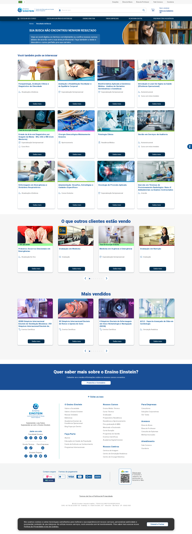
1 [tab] (89, 278)
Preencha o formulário (96, 383)
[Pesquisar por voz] (59, 10)
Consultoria (145, 408)
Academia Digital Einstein (113, 440)
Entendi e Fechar (157, 524)
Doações (115, 2)
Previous (85, 278)
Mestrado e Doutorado (111, 427)
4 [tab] (95, 278)
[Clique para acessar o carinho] (153, 10)
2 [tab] (91, 278)
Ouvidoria (170, 2)
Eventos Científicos (110, 437)
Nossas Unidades (71, 415)
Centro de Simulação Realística (115, 454)
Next (106, 278)
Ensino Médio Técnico (111, 408)
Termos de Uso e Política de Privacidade (96, 496)
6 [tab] (99, 278)
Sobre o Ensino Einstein (74, 412)
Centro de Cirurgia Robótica (113, 457)
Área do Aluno (127, 2)
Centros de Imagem (110, 450)
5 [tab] (97, 278)
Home (31, 24)
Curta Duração (108, 430)
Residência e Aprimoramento (114, 421)
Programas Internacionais (75, 447)
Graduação (107, 415)
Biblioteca (68, 418)
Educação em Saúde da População (78, 441)
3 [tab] (93, 278)
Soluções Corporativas (150, 412)
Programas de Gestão (111, 434)
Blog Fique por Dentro (73, 426)
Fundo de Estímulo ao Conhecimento (79, 444)
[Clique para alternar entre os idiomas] (22, 2)
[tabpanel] (35, 249)
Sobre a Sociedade (72, 408)
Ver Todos (145, 415)
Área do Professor (142, 2)
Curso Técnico (108, 412)
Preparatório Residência (112, 418)
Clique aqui (136, 473)
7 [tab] (101, 278)
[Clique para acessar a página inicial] (36, 13)
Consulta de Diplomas (149, 431)
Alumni (67, 438)
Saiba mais (37, 104)
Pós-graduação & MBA (111, 424)
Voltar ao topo (96, 397)
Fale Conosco (158, 2)
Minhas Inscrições (148, 435)
